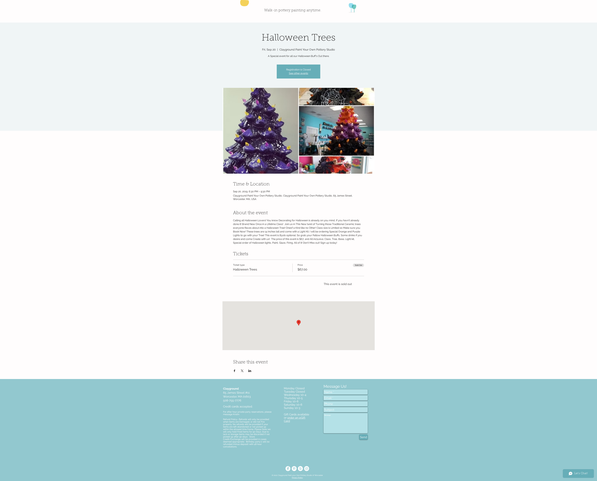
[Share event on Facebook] (234, 371)
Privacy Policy (297, 478)
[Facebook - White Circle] (287, 468)
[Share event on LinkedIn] (249, 371)
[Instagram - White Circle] (306, 468)
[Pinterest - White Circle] (294, 468)
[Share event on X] (242, 371)
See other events (298, 73)
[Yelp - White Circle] (300, 468)
